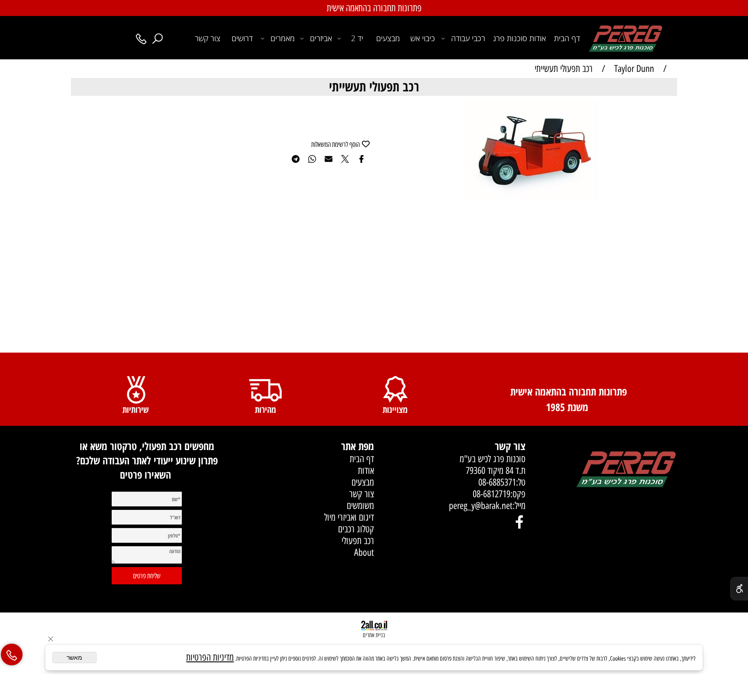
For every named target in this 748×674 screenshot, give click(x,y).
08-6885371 (497, 482)
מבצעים (388, 38)
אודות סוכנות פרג (519, 38)
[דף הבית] (625, 470)
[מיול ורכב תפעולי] (625, 37)
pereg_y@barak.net (480, 506)
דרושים (242, 38)
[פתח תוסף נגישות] (739, 588)
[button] (669, 108)
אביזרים (321, 38)
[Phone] (141, 38)
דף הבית (567, 38)
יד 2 (357, 38)
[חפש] (157, 38)
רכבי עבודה (468, 38)
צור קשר (207, 38)
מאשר (74, 657)
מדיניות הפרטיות (210, 657)
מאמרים (283, 38)
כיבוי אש (422, 38)
